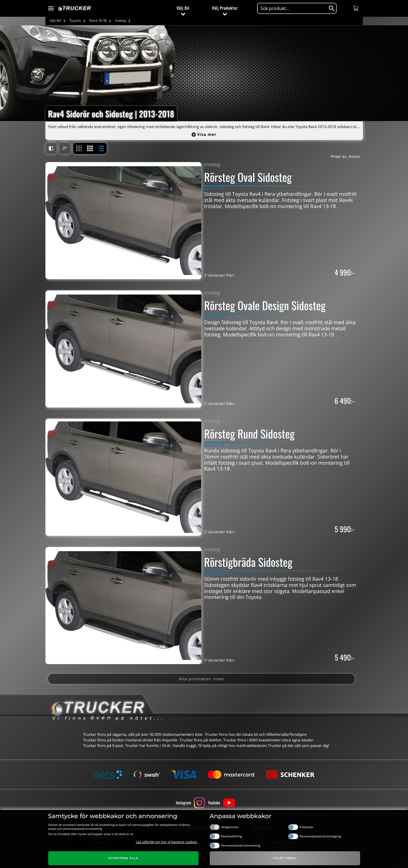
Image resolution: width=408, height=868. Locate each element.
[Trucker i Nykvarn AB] (74, 8)
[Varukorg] (356, 8)
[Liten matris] (79, 148)
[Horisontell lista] (101, 148)
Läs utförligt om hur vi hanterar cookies (166, 842)
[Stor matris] (90, 148)
